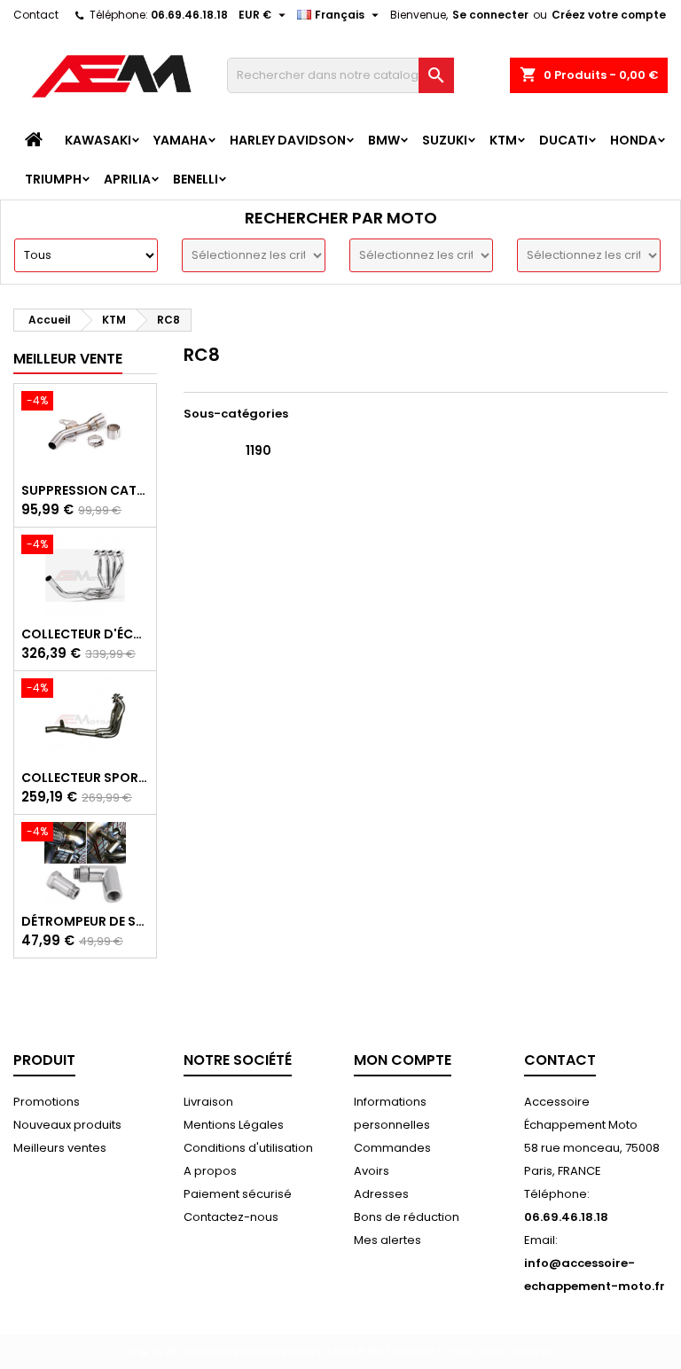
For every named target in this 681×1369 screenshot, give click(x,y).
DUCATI (563, 140)
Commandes (392, 1147)
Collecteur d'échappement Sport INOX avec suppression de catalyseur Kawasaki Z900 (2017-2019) (85, 634)
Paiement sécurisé (238, 1193)
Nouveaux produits (67, 1124)
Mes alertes (387, 1240)
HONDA (633, 140)
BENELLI (195, 179)
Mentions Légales (234, 1124)
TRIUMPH (53, 179)
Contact (36, 14)
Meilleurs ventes (59, 1147)
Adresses (381, 1193)
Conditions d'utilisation (248, 1147)
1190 (258, 450)
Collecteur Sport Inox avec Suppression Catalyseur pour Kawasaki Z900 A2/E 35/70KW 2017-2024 (85, 778)
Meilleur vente (67, 358)
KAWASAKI (98, 140)
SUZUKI (444, 140)
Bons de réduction (406, 1217)
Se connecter (490, 14)
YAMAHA (180, 140)
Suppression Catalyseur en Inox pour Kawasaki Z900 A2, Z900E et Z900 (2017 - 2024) (85, 490)
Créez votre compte (609, 14)
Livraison (208, 1101)
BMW (384, 140)
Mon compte (402, 1060)
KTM (503, 140)
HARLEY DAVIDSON (288, 140)
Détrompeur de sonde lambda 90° (85, 921)
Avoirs (371, 1170)
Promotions (46, 1101)
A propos (210, 1170)
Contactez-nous (231, 1217)
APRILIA (127, 179)
